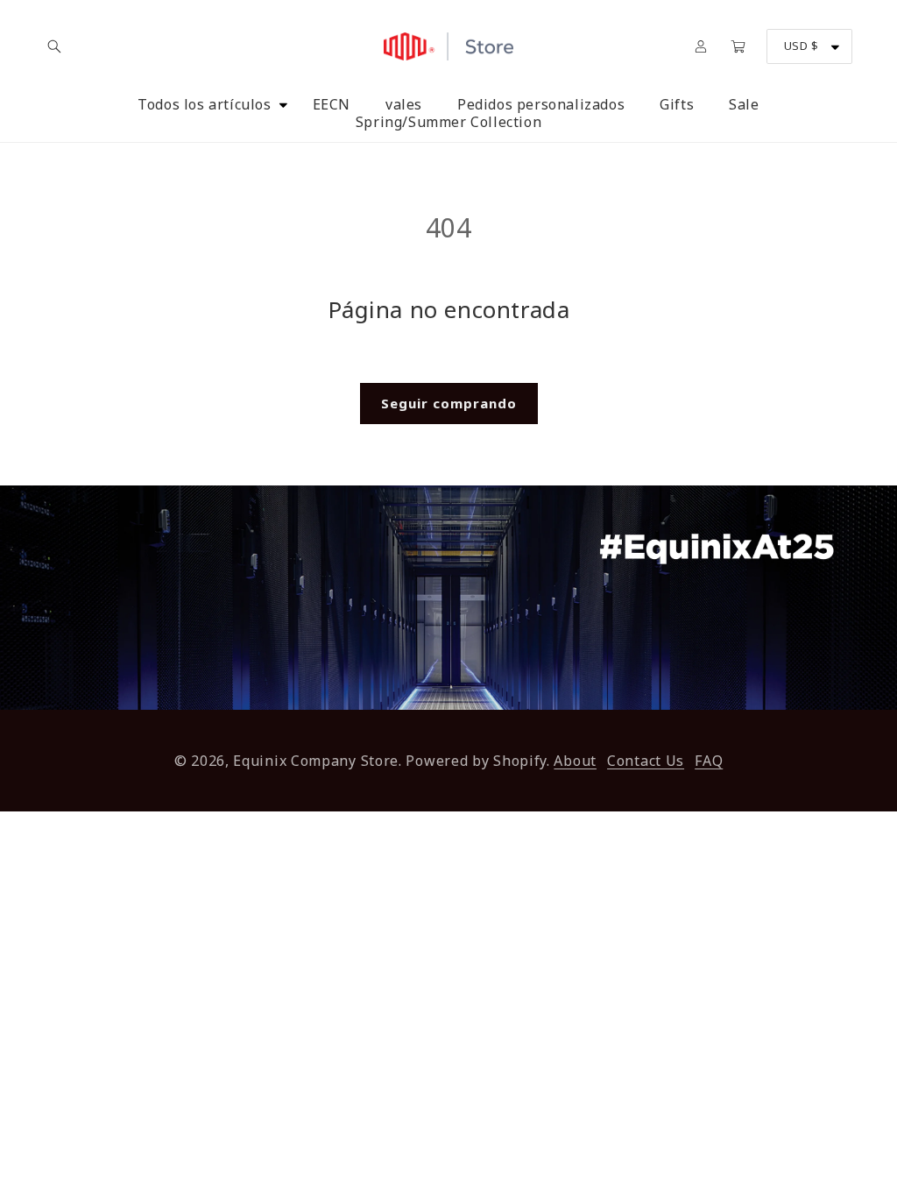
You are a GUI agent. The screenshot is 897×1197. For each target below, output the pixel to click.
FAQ (709, 760)
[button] (54, 46)
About (575, 760)
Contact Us (645, 760)
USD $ (801, 45)
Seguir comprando (449, 403)
